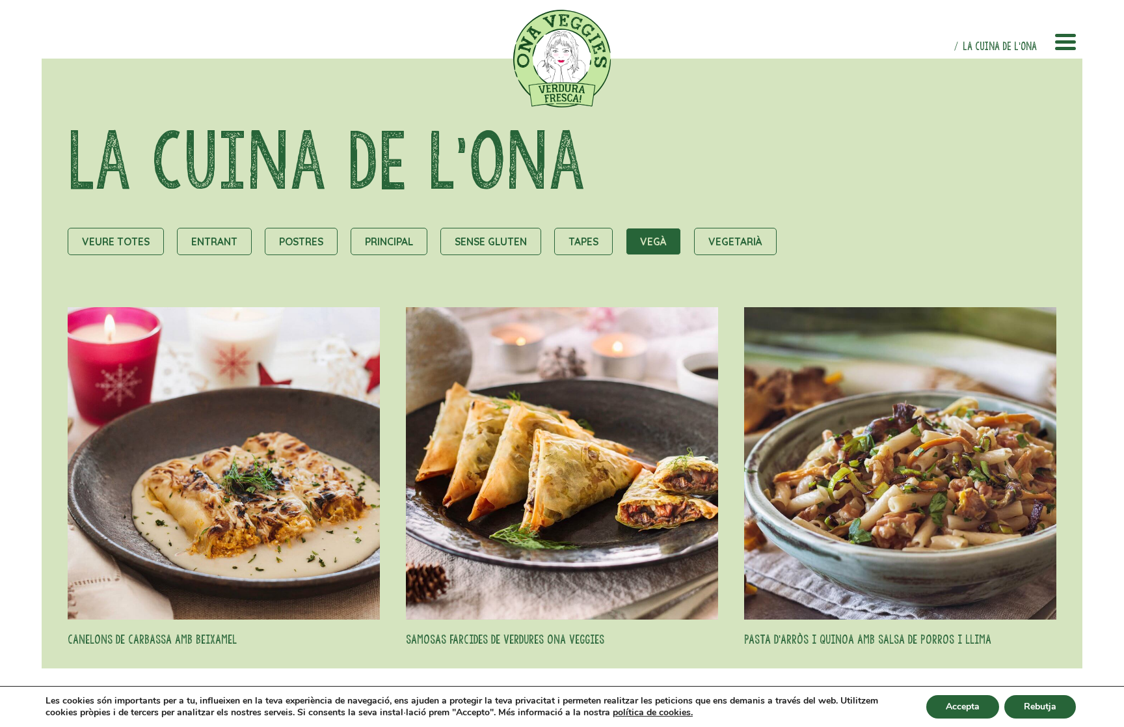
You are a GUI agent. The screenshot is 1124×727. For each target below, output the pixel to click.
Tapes (583, 241)
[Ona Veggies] (562, 58)
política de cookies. (653, 713)
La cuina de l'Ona (1000, 46)
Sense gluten (491, 241)
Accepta (963, 706)
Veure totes (116, 241)
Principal (389, 241)
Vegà (653, 241)
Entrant (214, 241)
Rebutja (1040, 706)
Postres (301, 241)
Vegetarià (735, 241)
